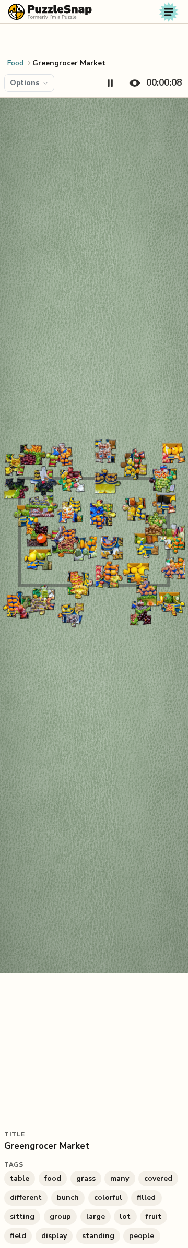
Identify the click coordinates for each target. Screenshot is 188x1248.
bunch (68, 1198)
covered (158, 1178)
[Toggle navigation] (169, 12)
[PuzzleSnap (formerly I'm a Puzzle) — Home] (50, 11)
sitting (22, 1216)
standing (98, 1236)
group (60, 1216)
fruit (153, 1216)
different (26, 1198)
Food (15, 63)
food (52, 1178)
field (18, 1236)
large (95, 1216)
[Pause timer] (110, 83)
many (119, 1178)
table (19, 1178)
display (54, 1236)
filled (146, 1198)
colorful (108, 1198)
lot (125, 1216)
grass (86, 1178)
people (141, 1236)
